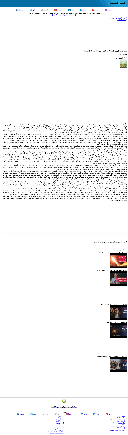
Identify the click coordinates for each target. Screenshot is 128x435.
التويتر (33, 10)
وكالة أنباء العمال (60, 423)
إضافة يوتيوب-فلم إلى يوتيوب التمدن (55, 431)
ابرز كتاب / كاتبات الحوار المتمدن (116, 422)
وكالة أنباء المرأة (60, 417)
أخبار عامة (61, 416)
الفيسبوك (20, 10)
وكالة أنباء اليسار (60, 420)
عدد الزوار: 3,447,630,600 (118, 426)
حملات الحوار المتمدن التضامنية (117, 430)
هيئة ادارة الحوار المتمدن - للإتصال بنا (116, 417)
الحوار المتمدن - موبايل (118, 18)
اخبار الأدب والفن (60, 419)
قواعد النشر (122, 420)
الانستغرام (59, 10)
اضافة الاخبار (122, 429)
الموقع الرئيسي (121, 20)
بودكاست (109, 10)
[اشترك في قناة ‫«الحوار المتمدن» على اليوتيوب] (64, 15)
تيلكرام (84, 10)
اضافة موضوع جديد (120, 427)
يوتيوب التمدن (121, 423)
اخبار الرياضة (61, 426)
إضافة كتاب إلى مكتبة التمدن (57, 433)
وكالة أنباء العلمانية (59, 422)
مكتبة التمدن (122, 424)
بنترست (96, 10)
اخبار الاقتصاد (61, 427)
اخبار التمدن (61, 430)
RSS (58, 414)
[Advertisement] (75, 33)
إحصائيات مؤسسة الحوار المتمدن (117, 419)
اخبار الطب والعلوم (59, 429)
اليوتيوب (45, 10)
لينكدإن (72, 10)
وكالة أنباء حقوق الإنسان (58, 424)
